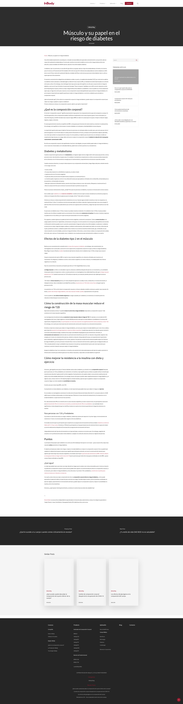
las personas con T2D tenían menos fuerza (86, 283)
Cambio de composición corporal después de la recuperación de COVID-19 (91, 691)
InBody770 (76, 642)
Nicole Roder (47, 500)
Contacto (129, 3)
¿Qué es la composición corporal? (56, 645)
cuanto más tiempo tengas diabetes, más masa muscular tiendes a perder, (66, 291)
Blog (121, 3)
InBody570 (76, 645)
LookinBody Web (78, 666)
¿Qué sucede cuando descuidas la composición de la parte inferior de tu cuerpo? (91, 688)
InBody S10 (76, 636)
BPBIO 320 (76, 659)
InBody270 (76, 651)
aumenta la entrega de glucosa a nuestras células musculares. (67, 330)
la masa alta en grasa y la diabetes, (76, 246)
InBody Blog (91, 27)
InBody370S (76, 648)
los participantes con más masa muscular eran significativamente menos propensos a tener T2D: (85, 321)
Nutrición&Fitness (104, 629)
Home (45, 55)
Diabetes (102, 642)
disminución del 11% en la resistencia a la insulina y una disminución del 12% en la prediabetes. (69, 404)
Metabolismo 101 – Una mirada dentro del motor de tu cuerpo (91, 697)
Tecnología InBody (52, 651)
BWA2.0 (75, 633)
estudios (61, 251)
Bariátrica (102, 636)
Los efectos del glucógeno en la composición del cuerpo (91, 694)
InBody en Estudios (52, 636)
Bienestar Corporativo (105, 649)
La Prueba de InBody (53, 648)
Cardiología (103, 645)
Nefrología (102, 639)
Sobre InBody (51, 633)
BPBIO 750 (76, 662)
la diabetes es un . (63, 193)
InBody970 (76, 639)
